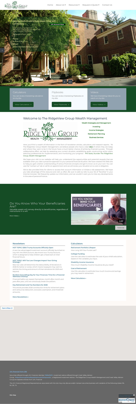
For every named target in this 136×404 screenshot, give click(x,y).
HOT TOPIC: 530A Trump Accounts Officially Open (33, 228)
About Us (60, 5)
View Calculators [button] (22, 85)
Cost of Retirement (79, 249)
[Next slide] (134, 40)
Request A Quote (90, 5)
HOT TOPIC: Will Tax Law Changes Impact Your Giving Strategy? (35, 241)
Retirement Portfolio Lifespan (83, 228)
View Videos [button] (98, 85)
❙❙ (70, 62)
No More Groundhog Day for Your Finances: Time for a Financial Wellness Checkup (39, 256)
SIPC (51, 355)
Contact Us (107, 5)
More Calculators (78, 258)
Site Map (13, 375)
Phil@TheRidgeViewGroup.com (25, 47)
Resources (73, 5)
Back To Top (127, 382)
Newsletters (19, 224)
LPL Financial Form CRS (18, 352)
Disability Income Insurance (82, 242)
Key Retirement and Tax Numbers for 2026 (30, 265)
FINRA (47, 355)
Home (50, 5)
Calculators (77, 224)
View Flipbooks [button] (60, 85)
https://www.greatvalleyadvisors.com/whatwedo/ (33, 358)
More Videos (14, 196)
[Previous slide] (2, 40)
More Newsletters (20, 277)
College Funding (78, 234)
